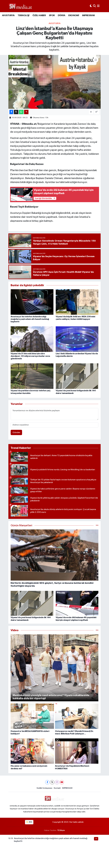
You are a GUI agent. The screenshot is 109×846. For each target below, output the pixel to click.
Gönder (16, 432)
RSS (30, 822)
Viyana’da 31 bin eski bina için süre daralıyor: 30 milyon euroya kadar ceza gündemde (30, 356)
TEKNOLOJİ (23, 15)
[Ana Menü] (98, 6)
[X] (52, 782)
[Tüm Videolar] (97, 630)
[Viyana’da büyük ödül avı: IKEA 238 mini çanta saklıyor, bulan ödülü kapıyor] (77, 302)
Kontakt (57, 788)
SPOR (52, 15)
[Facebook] (47, 782)
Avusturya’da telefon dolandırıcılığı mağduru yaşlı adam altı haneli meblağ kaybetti (30, 319)
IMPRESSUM (88, 15)
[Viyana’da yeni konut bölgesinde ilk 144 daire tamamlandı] (77, 376)
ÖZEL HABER (39, 15)
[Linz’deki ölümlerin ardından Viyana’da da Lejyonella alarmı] (77, 339)
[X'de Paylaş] (16, 112)
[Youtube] (62, 782)
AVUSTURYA (8, 15)
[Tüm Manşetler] (97, 525)
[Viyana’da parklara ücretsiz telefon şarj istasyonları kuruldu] (32, 376)
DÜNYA (61, 15)
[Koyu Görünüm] (91, 6)
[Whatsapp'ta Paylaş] (21, 112)
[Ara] (94, 6)
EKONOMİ (73, 15)
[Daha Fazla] (26, 112)
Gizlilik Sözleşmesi (44, 788)
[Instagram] (57, 782)
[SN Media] (20, 6)
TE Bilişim (61, 830)
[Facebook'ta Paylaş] (11, 112)
